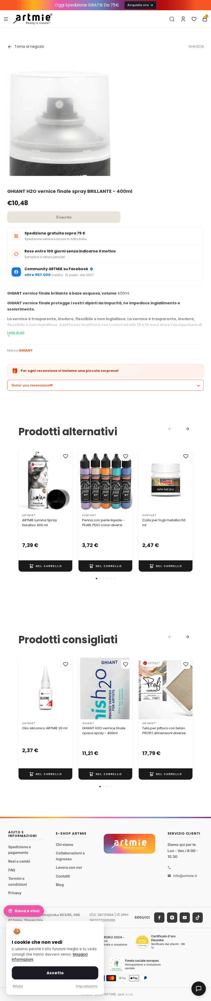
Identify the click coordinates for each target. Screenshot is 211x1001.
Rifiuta (18, 986)
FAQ (11, 870)
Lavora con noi (69, 867)
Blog (60, 885)
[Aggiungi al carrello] (45, 566)
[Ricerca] (172, 19)
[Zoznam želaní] (194, 19)
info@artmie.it (185, 876)
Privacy (14, 893)
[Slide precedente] (144, 688)
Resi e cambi (19, 861)
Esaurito (64, 217)
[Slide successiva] (186, 688)
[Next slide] (187, 429)
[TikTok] (197, 917)
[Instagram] (172, 917)
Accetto (55, 973)
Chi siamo (64, 844)
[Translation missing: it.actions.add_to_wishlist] (65, 456)
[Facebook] (159, 917)
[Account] (183, 19)
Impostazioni (86, 986)
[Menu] (6, 19)
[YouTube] (185, 917)
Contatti (63, 876)
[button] (96, 578)
